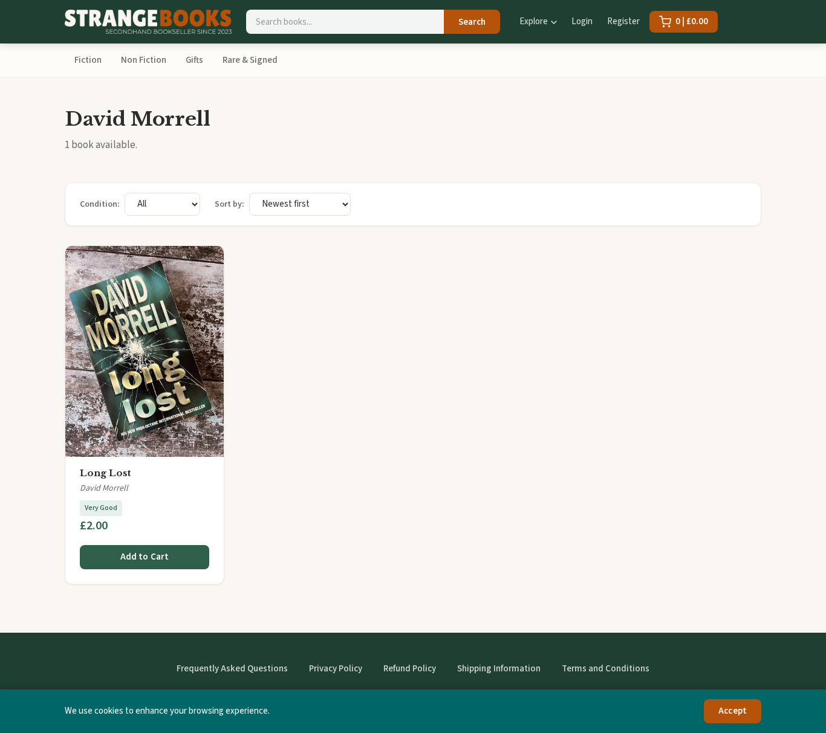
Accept (732, 711)
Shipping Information (499, 668)
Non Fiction (143, 60)
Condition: (100, 204)
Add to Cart (144, 557)
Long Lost (105, 473)
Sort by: (229, 204)
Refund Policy (409, 668)
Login (582, 21)
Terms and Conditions (605, 668)
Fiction (88, 60)
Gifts (194, 60)
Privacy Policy (335, 668)
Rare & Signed (250, 60)
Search (472, 22)
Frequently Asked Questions (232, 668)
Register (623, 21)
